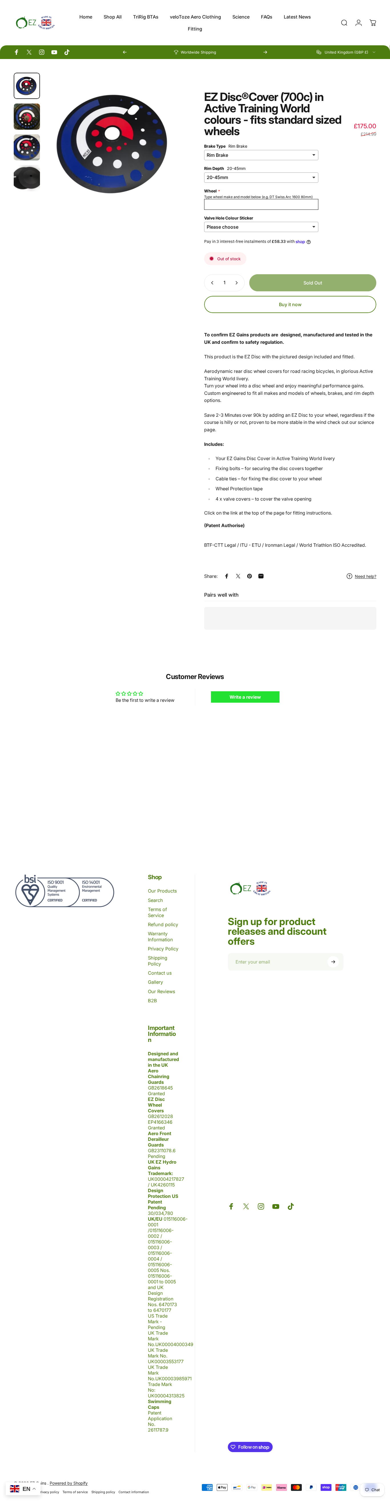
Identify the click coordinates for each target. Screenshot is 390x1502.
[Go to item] (27, 86)
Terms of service (75, 1492)
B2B (152, 1000)
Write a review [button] (245, 697)
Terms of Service (157, 912)
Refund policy (163, 924)
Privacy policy (48, 1492)
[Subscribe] (333, 962)
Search (155, 900)
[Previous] (124, 52)
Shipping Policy (157, 960)
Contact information (133, 1492)
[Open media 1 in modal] (115, 143)
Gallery (155, 982)
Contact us (160, 973)
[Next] (265, 52)
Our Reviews (161, 991)
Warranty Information (160, 936)
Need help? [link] (365, 576)
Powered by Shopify (69, 1483)
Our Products (162, 891)
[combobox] (346, 52)
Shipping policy (103, 1492)
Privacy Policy (163, 949)
